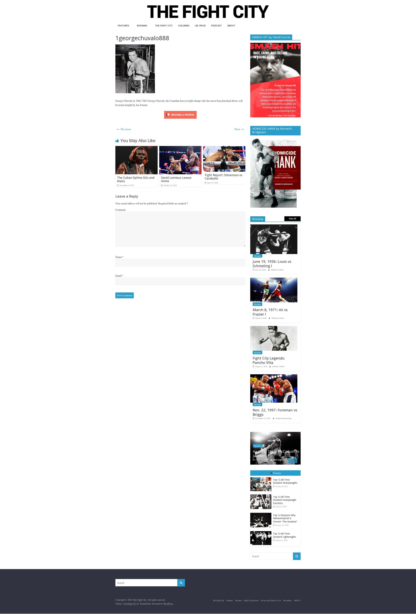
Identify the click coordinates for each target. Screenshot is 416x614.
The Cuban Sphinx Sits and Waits (135, 179)
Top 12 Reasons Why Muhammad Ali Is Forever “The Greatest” (285, 518)
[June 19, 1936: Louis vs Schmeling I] (273, 226)
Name (119, 257)
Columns (183, 25)
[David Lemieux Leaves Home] (180, 148)
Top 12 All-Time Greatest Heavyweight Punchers (284, 500)
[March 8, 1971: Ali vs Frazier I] (273, 279)
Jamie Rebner (278, 459)
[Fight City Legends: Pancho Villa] (273, 327)
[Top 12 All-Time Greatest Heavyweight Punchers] (261, 494)
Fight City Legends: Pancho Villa (269, 360)
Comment (120, 209)
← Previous (124, 129)
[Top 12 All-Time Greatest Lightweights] (261, 531)
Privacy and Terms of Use (271, 600)
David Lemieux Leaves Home (176, 179)
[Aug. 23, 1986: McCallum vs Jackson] (275, 433)
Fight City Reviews (251, 600)
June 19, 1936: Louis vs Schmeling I (272, 263)
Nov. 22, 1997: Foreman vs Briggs (275, 412)
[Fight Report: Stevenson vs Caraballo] (224, 148)
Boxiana (142, 25)
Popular (277, 473)
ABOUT (231, 25)
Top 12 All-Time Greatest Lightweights (284, 535)
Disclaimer (287, 600)
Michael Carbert (277, 269)
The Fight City (164, 25)
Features (123, 25)
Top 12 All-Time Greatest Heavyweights (285, 481)
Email (119, 275)
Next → (239, 129)
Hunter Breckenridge (284, 418)
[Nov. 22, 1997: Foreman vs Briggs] (273, 376)
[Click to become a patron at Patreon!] (180, 111)
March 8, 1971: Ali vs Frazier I (270, 311)
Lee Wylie (200, 25)
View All (292, 218)
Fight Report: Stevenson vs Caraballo (223, 176)
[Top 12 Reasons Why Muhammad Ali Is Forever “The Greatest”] (261, 512)
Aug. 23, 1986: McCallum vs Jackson (276, 453)
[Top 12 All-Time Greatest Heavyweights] (261, 477)
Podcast (216, 25)
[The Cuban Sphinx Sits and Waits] (136, 148)
